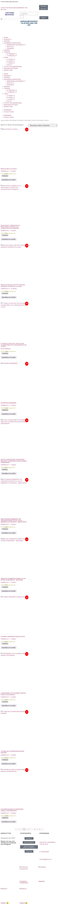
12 (39, 829)
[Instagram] (36, 3)
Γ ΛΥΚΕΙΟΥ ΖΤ (11, 63)
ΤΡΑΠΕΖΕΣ (7, 41)
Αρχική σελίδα (4, 120)
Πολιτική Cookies (9, 111)
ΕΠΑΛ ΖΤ (9, 65)
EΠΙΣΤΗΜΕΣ (27, 120)
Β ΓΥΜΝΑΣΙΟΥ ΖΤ (12, 54)
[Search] (22, 16)
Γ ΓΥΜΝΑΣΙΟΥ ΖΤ (12, 55)
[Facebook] (32, 3)
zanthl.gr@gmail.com (45, 859)
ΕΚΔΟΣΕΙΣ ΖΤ (7, 39)
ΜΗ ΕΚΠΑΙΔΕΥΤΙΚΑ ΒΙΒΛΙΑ (16, 120)
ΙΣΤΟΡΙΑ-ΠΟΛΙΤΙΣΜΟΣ (37, 120)
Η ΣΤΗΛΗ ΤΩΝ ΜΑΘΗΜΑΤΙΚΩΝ (13, 66)
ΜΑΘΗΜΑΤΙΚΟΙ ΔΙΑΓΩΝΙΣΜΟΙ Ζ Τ (16, 45)
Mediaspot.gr (37, 862)
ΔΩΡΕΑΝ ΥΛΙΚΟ (8, 70)
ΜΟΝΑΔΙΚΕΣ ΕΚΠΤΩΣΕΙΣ (11, 68)
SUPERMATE (10, 48)
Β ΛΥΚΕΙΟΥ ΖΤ (11, 61)
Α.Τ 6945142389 (44, 851)
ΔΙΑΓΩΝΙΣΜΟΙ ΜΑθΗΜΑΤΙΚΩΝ (12, 43)
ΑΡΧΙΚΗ (6, 37)
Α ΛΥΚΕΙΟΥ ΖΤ (11, 59)
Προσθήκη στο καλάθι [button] (8, 179)
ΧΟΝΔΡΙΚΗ (7, 50)
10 (34, 829)
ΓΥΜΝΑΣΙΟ (7, 52)
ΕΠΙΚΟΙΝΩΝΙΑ (7, 110)
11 (37, 829)
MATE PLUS (10, 46)
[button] (29, 72)
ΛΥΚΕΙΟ (6, 57)
